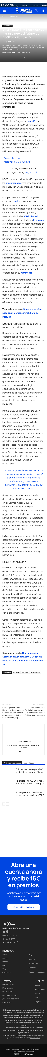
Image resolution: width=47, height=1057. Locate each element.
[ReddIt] (27, 69)
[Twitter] (10, 69)
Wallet (4, 954)
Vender (5, 961)
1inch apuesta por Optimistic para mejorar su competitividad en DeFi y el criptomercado (35, 711)
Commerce (6, 972)
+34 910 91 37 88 (8, 939)
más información (36, 1018)
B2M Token (33, 963)
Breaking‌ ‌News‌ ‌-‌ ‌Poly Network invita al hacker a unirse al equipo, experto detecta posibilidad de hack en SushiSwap (13, 712)
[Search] (36, 10)
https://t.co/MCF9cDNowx (17, 161)
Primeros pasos (8, 984)
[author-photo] (23, 738)
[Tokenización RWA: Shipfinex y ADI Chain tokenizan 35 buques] (8, 783)
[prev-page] (3, 804)
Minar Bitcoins (7, 988)
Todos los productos (37, 972)
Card (4, 969)
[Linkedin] (21, 69)
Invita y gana (40, 989)
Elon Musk (25, 672)
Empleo (38, 1002)
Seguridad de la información (23, 1052)
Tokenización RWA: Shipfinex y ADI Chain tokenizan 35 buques (30, 782)
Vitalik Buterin (35, 672)
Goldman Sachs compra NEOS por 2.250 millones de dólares (29, 770)
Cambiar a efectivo (9, 995)
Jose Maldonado (10, 53)
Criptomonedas (12, 16)
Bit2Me (24, 5)
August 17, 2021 (32, 172)
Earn (4, 965)
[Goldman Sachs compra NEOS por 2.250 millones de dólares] (8, 772)
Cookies (37, 1049)
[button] (4, 10)
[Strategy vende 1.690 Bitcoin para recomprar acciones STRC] (8, 795)
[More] (43, 69)
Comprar (5, 958)
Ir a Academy (7, 1002)
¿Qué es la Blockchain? (11, 999)
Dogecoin (16, 672)
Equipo (37, 985)
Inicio (3, 16)
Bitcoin (34, 5)
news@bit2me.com (9, 935)
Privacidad (29, 1049)
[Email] (32, 69)
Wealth (32, 959)
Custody (32, 968)
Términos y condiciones (15, 1049)
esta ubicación (35, 1038)
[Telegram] (38, 69)
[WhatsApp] (15, 69)
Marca (37, 997)
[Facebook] (4, 69)
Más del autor (29, 763)
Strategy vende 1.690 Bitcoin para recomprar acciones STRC (30, 793)
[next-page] (7, 804)
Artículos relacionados (12, 763)
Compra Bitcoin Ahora (23, 907)
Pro (30, 955)
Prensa (37, 993)
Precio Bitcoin (7, 991)
